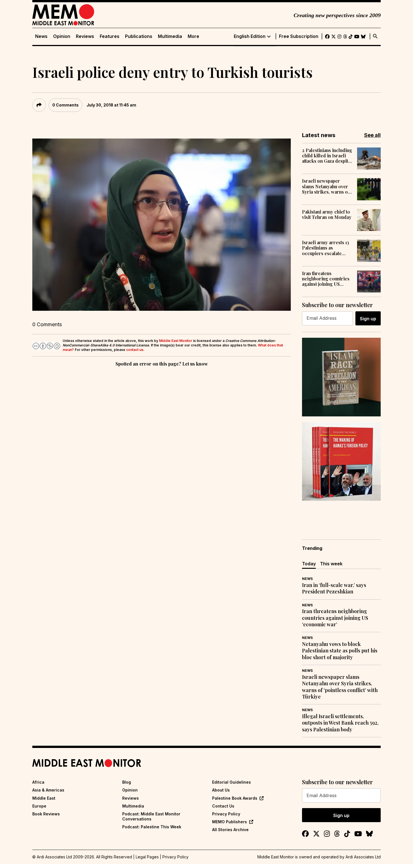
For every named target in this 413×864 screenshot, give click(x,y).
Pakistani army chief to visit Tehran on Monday (326, 214)
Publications (138, 36)
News (41, 36)
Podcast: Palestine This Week (151, 826)
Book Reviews (46, 813)
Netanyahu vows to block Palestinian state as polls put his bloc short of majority (339, 651)
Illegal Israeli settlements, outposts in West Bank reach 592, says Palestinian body (340, 723)
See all (372, 135)
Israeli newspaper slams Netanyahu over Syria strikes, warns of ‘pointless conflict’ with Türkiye (326, 186)
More (193, 36)
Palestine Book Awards (234, 798)
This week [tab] (331, 563)
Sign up (368, 318)
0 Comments (65, 105)
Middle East (43, 798)
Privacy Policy (226, 813)
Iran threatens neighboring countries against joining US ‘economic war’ (326, 279)
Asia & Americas (48, 790)
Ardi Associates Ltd (363, 856)
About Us (221, 790)
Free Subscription (298, 36)
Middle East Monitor (175, 341)
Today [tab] (309, 563)
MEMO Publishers (229, 821)
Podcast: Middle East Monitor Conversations (151, 816)
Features (109, 36)
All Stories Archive (230, 829)
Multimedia (170, 36)
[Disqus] (161, 445)
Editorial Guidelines (231, 782)
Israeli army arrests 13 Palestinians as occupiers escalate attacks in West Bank (325, 248)
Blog (126, 782)
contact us (134, 350)
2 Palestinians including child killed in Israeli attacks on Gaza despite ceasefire (327, 156)
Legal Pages (147, 856)
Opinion (61, 36)
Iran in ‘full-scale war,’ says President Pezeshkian (334, 588)
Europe (39, 806)
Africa (38, 782)
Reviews (85, 36)
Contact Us (223, 806)
